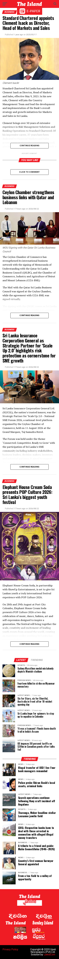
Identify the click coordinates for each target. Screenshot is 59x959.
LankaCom (49, 954)
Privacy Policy (10, 949)
